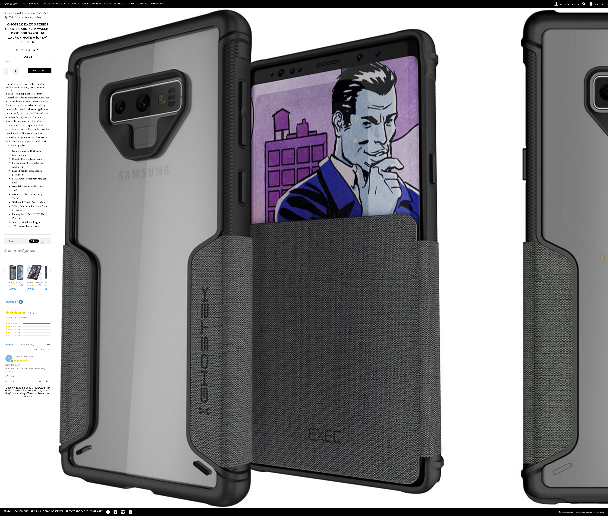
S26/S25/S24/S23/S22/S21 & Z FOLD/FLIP (60, 4)
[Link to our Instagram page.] (122, 512)
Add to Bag (39, 71)
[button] (5, 270)
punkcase (600, 512)
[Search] (583, 4)
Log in (562, 5)
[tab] (11, 345)
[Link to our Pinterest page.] (129, 512)
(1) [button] (19, 323)
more (163, 4)
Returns (36, 511)
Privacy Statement (77, 511)
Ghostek (27, 42)
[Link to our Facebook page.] (107, 512)
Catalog (153, 4)
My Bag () (598, 5)
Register (574, 5)
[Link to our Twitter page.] (114, 512)
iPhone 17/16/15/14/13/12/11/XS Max (97, 4)
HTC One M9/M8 (126, 4)
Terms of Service (53, 511)
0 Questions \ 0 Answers (17, 317)
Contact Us (21, 511)
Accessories (141, 4)
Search (8, 511)
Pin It (42, 241)
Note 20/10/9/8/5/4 (31, 4)
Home (7, 13)
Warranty (96, 511)
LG (115, 4)
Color (28, 57)
